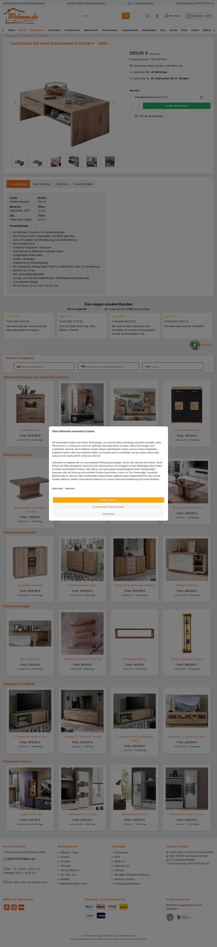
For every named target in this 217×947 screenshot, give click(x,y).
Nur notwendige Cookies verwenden (108, 507)
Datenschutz (57, 488)
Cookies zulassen (109, 500)
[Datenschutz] (52, 483)
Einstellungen (109, 514)
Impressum (70, 488)
